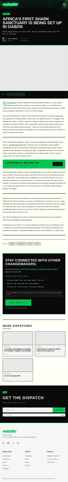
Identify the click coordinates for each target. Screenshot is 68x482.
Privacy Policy (37, 478)
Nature (27, 459)
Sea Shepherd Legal (16, 145)
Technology (28, 456)
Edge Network (51, 478)
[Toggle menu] (64, 4)
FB (12, 94)
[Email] (19, 94)
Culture (27, 462)
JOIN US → (58, 164)
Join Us (5, 465)
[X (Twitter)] (3, 443)
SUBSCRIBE (59, 410)
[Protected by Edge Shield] (62, 415)
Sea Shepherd (11, 102)
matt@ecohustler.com (53, 456)
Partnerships (51, 462)
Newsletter (6, 468)
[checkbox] (34, 414)
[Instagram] (8, 443)
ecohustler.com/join (29, 437)
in (18, 442)
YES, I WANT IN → (18, 302)
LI (15, 94)
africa (37, 243)
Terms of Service (28, 478)
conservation (21, 243)
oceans (30, 243)
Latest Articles (7, 456)
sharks (12, 243)
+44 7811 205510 (52, 459)
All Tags (27, 465)
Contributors (6, 459)
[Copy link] (23, 94)
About (4, 462)
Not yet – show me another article (16, 308)
